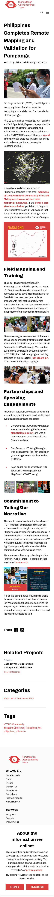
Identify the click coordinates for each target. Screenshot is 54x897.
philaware (21, 731)
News (8, 779)
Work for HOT (13, 790)
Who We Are (13, 771)
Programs (11, 814)
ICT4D (7, 724)
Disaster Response (12, 672)
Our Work (12, 810)
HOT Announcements (22, 698)
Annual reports (13, 802)
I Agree (14, 886)
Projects (10, 818)
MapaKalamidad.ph (22, 433)
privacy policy (34, 870)
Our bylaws (11, 794)
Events (9, 783)
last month (21, 562)
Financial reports (14, 798)
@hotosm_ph (40, 358)
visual (46, 135)
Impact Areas (12, 822)
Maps (7, 698)
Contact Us (12, 787)
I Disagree (37, 886)
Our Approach (13, 775)
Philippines (31, 728)
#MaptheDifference (14, 728)
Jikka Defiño (22, 62)
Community (18, 724)
